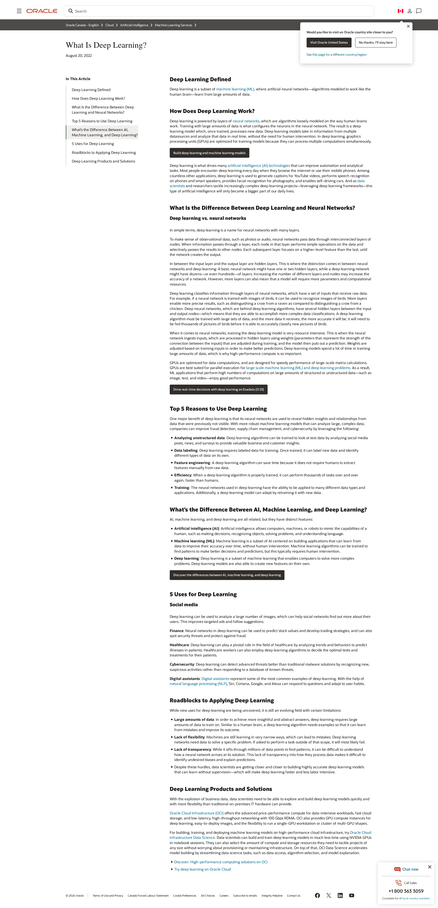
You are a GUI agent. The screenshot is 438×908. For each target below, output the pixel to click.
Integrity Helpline (272, 895)
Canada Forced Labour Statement (148, 895)
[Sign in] (409, 11)
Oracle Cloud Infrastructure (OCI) (197, 813)
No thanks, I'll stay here (376, 42)
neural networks (246, 120)
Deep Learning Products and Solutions (103, 161)
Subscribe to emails (245, 895)
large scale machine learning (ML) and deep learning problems (298, 367)
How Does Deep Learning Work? (98, 98)
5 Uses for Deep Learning (93, 143)
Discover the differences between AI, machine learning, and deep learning (227, 575)
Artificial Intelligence (134, 25)
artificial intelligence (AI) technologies (259, 165)
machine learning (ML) (235, 89)
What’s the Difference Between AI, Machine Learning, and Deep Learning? (105, 132)
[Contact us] (419, 11)
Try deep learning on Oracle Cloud (202, 869)
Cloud (109, 25)
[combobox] (219, 10)
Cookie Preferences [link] (184, 895)
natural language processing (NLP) (198, 683)
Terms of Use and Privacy (108, 895)
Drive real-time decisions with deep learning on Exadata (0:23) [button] (218, 389)
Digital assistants (215, 678)
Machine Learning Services (173, 25)
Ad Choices (208, 895)
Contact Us (293, 895)
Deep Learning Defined (91, 89)
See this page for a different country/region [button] (337, 54)
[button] (19, 11)
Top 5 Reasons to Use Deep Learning (102, 120)
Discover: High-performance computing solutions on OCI (221, 861)
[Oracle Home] (42, 11)
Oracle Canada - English (82, 25)
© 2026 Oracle (74, 895)
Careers (224, 895)
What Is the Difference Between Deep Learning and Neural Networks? (103, 109)
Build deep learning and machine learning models (209, 153)
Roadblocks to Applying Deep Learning (104, 152)
